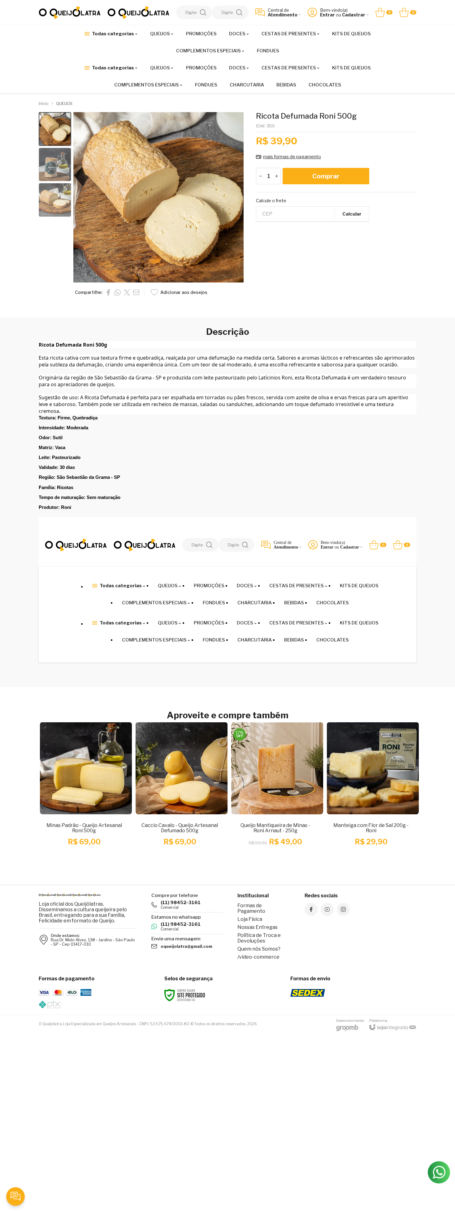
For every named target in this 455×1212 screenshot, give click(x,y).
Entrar (327, 14)
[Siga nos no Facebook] (311, 909)
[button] (55, 129)
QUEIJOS (64, 103)
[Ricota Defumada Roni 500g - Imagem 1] (55, 129)
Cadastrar (353, 14)
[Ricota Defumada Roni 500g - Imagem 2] (55, 164)
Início (44, 103)
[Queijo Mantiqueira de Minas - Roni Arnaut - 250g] (275, 792)
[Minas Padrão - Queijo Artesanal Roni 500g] (84, 792)
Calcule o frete (271, 201)
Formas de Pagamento (251, 908)
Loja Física (249, 919)
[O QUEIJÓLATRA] (70, 12)
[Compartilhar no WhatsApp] (118, 292)
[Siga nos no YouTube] (327, 909)
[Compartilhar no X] (127, 292)
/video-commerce (258, 957)
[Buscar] (203, 12)
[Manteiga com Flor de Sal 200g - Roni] (371, 792)
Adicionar (96, 823)
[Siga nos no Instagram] (343, 909)
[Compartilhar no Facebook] (108, 292)
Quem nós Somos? (258, 949)
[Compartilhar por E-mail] (136, 292)
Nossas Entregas (257, 927)
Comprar (326, 176)
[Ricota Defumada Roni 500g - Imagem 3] (55, 200)
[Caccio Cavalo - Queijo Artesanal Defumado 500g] (180, 792)
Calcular (352, 214)
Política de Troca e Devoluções (259, 938)
